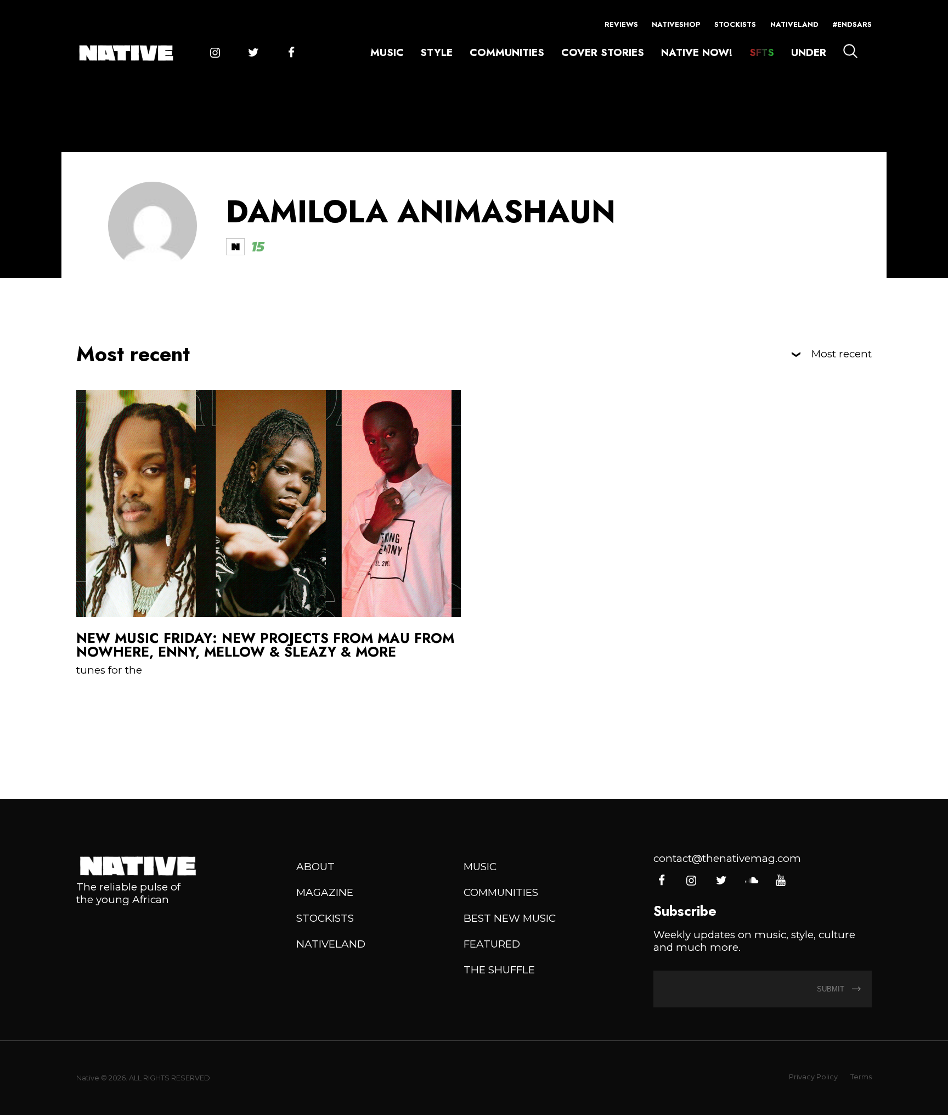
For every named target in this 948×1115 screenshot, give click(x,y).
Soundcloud (751, 881)
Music (387, 52)
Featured (492, 944)
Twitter (253, 53)
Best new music (510, 918)
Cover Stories (602, 52)
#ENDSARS (852, 24)
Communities (507, 52)
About (315, 866)
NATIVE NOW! (696, 52)
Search (850, 51)
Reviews (621, 24)
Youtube (780, 881)
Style (436, 52)
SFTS (761, 52)
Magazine (324, 892)
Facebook (291, 53)
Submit (832, 989)
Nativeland (794, 24)
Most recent (841, 354)
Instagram (215, 53)
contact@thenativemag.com (727, 858)
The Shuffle (499, 969)
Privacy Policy (813, 1077)
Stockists (735, 24)
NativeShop (676, 24)
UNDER (808, 52)
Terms (861, 1077)
